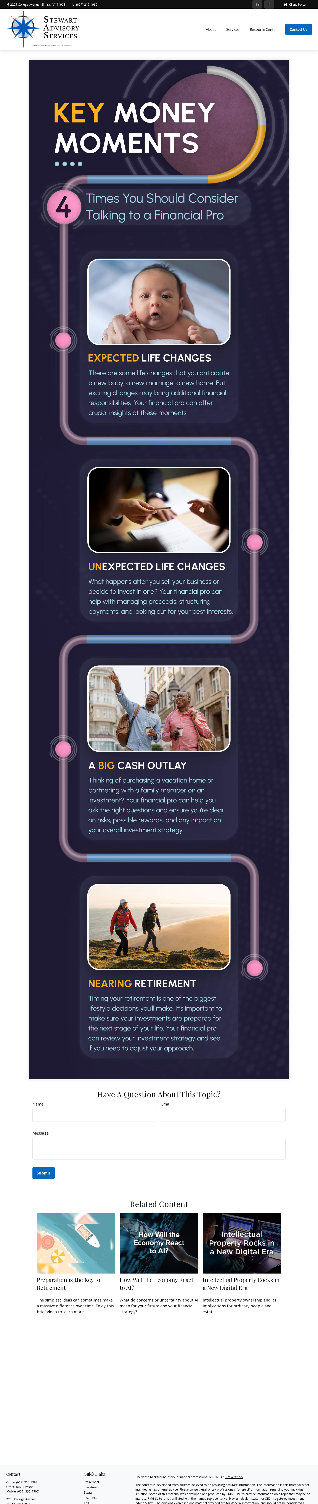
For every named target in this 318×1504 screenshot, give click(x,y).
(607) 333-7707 (28, 1491)
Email (166, 1104)
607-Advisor (24, 1487)
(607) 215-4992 (86, 4)
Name (37, 1104)
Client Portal (297, 4)
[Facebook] (269, 4)
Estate (88, 1492)
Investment (92, 1487)
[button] (211, 29)
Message (40, 1133)
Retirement (91, 1482)
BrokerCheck (234, 1477)
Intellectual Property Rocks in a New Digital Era (241, 1283)
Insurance (90, 1498)
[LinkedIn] (257, 4)
